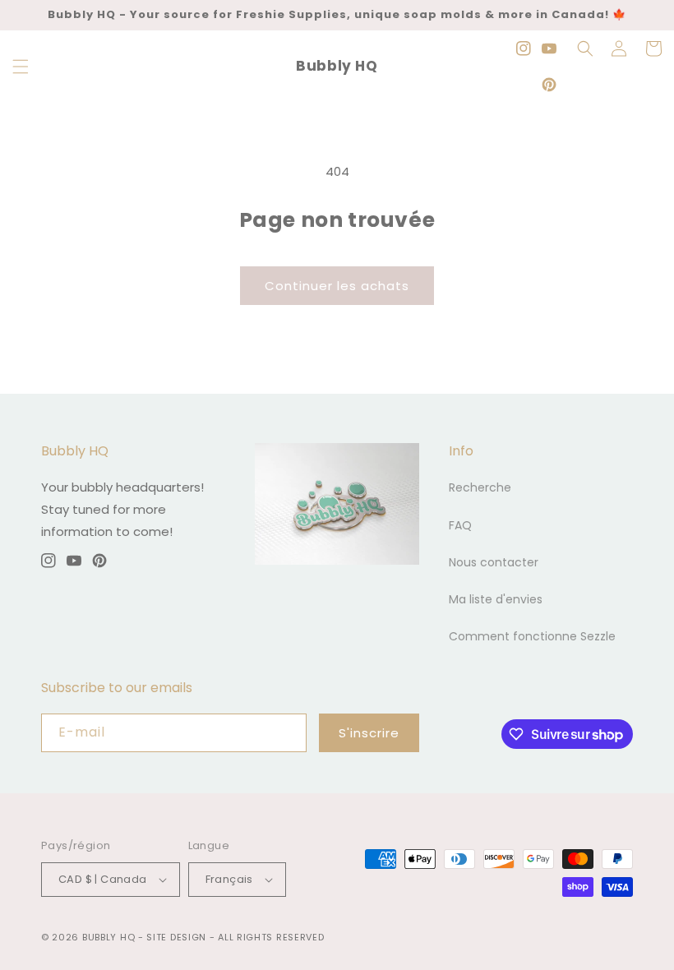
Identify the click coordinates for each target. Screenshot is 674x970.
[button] (20, 66)
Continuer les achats (337, 285)
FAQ (460, 525)
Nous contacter (493, 562)
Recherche (480, 487)
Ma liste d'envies (495, 599)
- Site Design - (178, 937)
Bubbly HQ (108, 937)
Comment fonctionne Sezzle (532, 636)
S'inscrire (369, 732)
